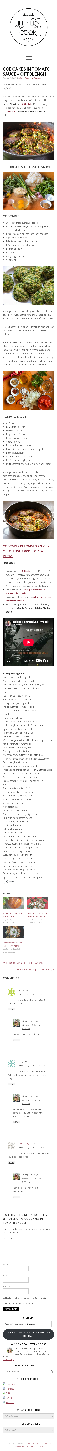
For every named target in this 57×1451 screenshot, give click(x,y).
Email (5, 1275)
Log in (41, 1446)
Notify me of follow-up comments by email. (25, 1297)
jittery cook (28, 25)
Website (6, 1286)
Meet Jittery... (8, 1359)
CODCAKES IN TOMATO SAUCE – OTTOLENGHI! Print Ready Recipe (26, 551)
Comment (8, 1238)
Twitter (9, 1393)
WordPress (31, 1446)
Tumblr (9, 1397)
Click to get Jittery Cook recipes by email (28, 1334)
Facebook (10, 1384)
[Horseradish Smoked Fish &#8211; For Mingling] (13, 932)
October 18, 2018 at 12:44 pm (31, 1065)
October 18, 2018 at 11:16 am (31, 994)
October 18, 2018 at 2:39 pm (30, 1147)
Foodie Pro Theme (32, 1443)
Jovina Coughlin (24, 1143)
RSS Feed (10, 1402)
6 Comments (37, 78)
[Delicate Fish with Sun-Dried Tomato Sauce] (37, 903)
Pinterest (10, 1388)
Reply (11, 1009)
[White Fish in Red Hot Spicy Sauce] (13, 903)
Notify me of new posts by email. (20, 1303)
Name (5, 1264)
